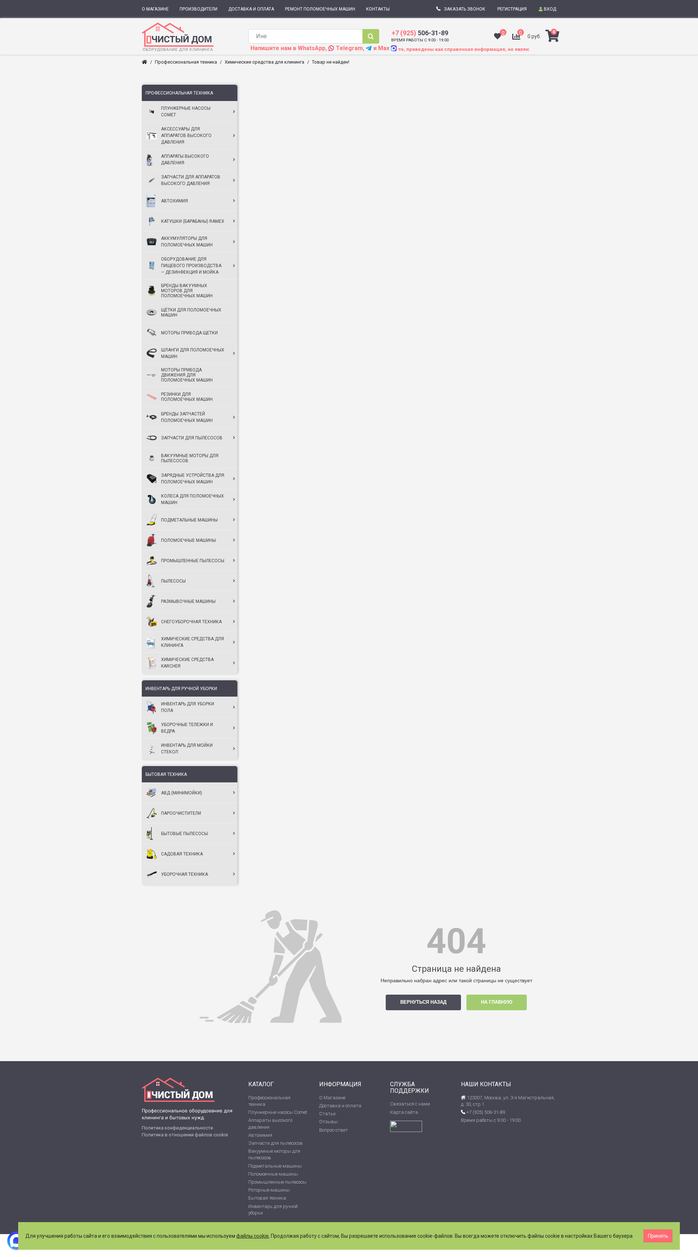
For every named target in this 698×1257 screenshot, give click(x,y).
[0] (497, 37)
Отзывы (328, 1121)
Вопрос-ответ (333, 1130)
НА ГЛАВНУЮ (496, 1002)
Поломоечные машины (273, 1174)
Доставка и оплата (340, 1105)
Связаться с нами (410, 1104)
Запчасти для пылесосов (275, 1143)
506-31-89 (420, 33)
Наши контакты (486, 1084)
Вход (549, 9)
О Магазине (332, 1097)
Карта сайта (404, 1112)
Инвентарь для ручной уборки (181, 688)
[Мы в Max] (16, 1241)
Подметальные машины (275, 1166)
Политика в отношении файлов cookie (185, 1134)
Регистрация (512, 9)
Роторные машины (269, 1190)
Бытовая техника (166, 774)
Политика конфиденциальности (177, 1128)
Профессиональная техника (179, 93)
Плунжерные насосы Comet (277, 1112)
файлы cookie (252, 1236)
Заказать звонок (464, 9)
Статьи (327, 1113)
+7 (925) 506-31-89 (485, 1112)
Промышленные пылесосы (277, 1182)
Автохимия (260, 1135)
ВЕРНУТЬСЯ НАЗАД (423, 1002)
